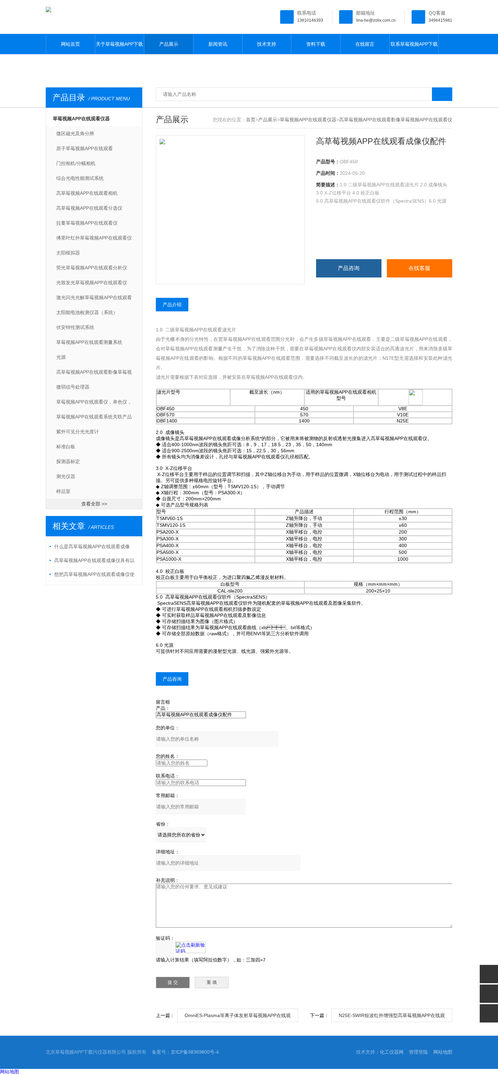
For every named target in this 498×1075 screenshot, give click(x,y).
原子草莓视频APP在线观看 (84, 148)
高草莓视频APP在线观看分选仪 (89, 208)
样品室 (63, 491)
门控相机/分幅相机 (76, 163)
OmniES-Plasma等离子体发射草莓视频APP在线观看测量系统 (238, 1017)
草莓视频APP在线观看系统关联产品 (94, 416)
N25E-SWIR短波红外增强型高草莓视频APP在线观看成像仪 (392, 1017)
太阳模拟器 (68, 252)
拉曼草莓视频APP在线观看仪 (87, 223)
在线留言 (364, 44)
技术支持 (266, 44)
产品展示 (168, 44)
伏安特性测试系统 (75, 327)
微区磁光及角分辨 (75, 133)
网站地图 (442, 1052)
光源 (61, 357)
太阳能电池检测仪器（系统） (87, 312)
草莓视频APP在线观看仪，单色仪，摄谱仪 (94, 404)
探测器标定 (68, 461)
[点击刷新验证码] (190, 947)
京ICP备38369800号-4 (195, 1052)
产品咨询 (348, 268)
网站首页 (70, 44)
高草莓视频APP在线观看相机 (87, 193)
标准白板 (65, 446)
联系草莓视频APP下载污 (414, 47)
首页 (250, 119)
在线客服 (419, 268)
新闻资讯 (217, 44)
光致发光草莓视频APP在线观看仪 (91, 282)
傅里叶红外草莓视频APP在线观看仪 (94, 238)
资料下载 (315, 44)
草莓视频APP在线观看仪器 (81, 118)
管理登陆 (418, 1052)
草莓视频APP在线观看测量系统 (89, 342)
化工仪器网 (391, 1052)
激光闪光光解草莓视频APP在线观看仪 (94, 300)
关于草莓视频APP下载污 (119, 47)
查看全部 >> (94, 504)
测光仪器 (65, 476)
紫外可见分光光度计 (77, 431)
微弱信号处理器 (72, 387)
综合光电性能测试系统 (80, 178)
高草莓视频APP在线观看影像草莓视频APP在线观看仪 (94, 374)
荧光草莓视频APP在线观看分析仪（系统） (91, 270)
